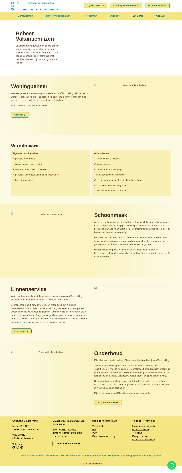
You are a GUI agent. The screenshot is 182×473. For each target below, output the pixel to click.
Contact (160, 16)
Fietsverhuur (90, 16)
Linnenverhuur (25, 16)
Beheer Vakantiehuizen (58, 16)
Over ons (115, 16)
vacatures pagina (129, 455)
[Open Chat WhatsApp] (171, 465)
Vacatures (138, 16)
